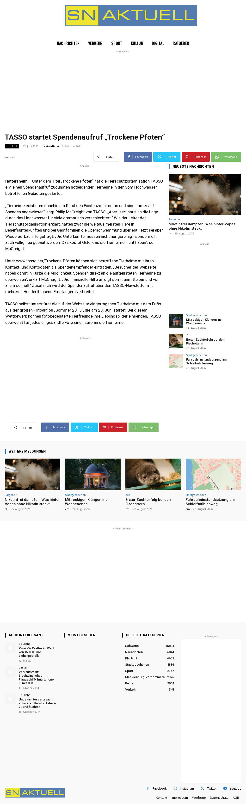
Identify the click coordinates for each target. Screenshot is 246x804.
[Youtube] (225, 788)
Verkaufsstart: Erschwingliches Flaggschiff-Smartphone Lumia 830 (36, 677)
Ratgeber (174, 219)
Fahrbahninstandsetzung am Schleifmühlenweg (206, 361)
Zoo (188, 335)
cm (12, 157)
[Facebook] (148, 788)
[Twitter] (202, 788)
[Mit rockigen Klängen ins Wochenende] (176, 321)
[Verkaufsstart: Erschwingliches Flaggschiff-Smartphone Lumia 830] (10, 671)
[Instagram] (175, 788)
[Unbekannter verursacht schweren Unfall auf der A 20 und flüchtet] (10, 699)
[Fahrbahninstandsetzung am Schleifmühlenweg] (176, 361)
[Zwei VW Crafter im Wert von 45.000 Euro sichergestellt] (10, 647)
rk (170, 233)
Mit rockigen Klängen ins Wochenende (203, 321)
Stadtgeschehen (196, 315)
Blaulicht (24, 643)
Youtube (235, 788)
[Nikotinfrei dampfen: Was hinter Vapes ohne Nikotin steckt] (205, 194)
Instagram (187, 788)
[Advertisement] (123, 87)
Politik (12, 146)
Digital (23, 667)
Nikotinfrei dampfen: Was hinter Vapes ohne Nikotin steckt (32, 501)
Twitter (211, 788)
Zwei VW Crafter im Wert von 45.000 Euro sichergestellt (36, 651)
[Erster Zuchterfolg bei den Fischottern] (176, 341)
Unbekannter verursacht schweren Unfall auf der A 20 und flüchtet (37, 703)
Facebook (160, 788)
